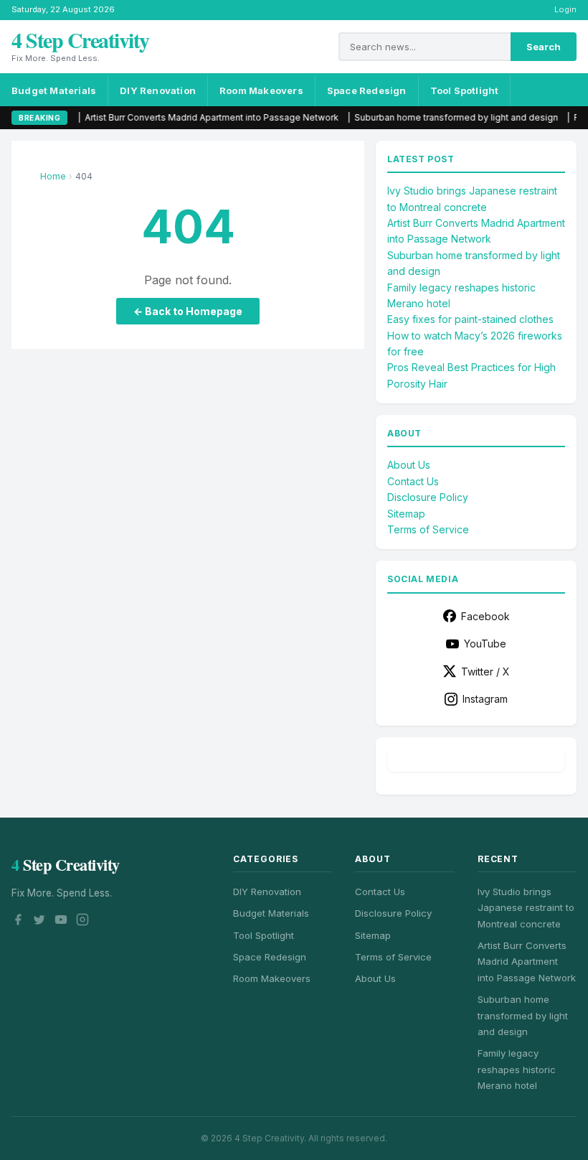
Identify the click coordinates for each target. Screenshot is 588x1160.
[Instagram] (82, 921)
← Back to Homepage (187, 311)
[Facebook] (17, 921)
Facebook (485, 616)
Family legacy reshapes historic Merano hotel (517, 1069)
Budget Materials (53, 90)
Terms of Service (428, 529)
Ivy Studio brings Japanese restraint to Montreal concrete (526, 908)
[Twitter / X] (39, 921)
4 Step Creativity (80, 39)
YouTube (485, 643)
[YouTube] (60, 921)
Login (565, 9)
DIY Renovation (158, 90)
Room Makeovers (261, 90)
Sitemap (406, 514)
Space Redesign (367, 90)
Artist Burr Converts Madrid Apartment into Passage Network (156, 117)
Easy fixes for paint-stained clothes (470, 319)
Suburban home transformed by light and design (401, 117)
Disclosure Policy (427, 497)
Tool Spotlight (464, 90)
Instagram (485, 699)
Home (53, 176)
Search (543, 46)
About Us (408, 465)
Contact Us (413, 481)
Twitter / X (485, 671)
